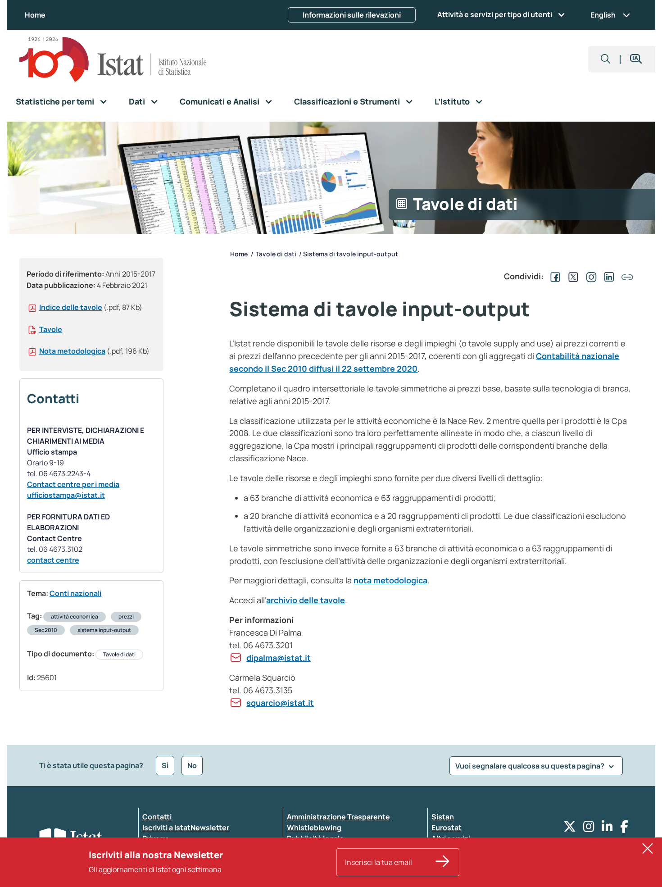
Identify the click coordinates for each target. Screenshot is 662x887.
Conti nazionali (75, 593)
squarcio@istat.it (280, 702)
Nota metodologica (72, 351)
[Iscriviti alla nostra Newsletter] (443, 862)
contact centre (53, 560)
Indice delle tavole (70, 307)
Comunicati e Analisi (219, 101)
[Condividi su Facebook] (553, 276)
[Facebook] (624, 828)
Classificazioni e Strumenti (347, 101)
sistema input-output (104, 630)
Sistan (442, 817)
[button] (606, 59)
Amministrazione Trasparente (338, 817)
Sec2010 (46, 630)
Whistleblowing (314, 827)
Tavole (50, 329)
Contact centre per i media (73, 484)
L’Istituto (452, 101)
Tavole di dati (119, 654)
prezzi (126, 616)
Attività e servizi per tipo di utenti (494, 14)
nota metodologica (390, 580)
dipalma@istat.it (278, 657)
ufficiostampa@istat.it (66, 495)
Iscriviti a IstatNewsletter (185, 827)
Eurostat (446, 827)
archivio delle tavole (305, 600)
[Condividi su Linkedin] (607, 276)
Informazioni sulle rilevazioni (352, 15)
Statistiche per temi (55, 101)
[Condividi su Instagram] (589, 276)
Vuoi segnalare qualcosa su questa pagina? (530, 766)
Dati (137, 101)
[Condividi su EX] (571, 276)
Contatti (157, 817)
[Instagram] (588, 828)
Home (35, 15)
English (603, 15)
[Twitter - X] (569, 828)
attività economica (74, 616)
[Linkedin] (607, 828)
